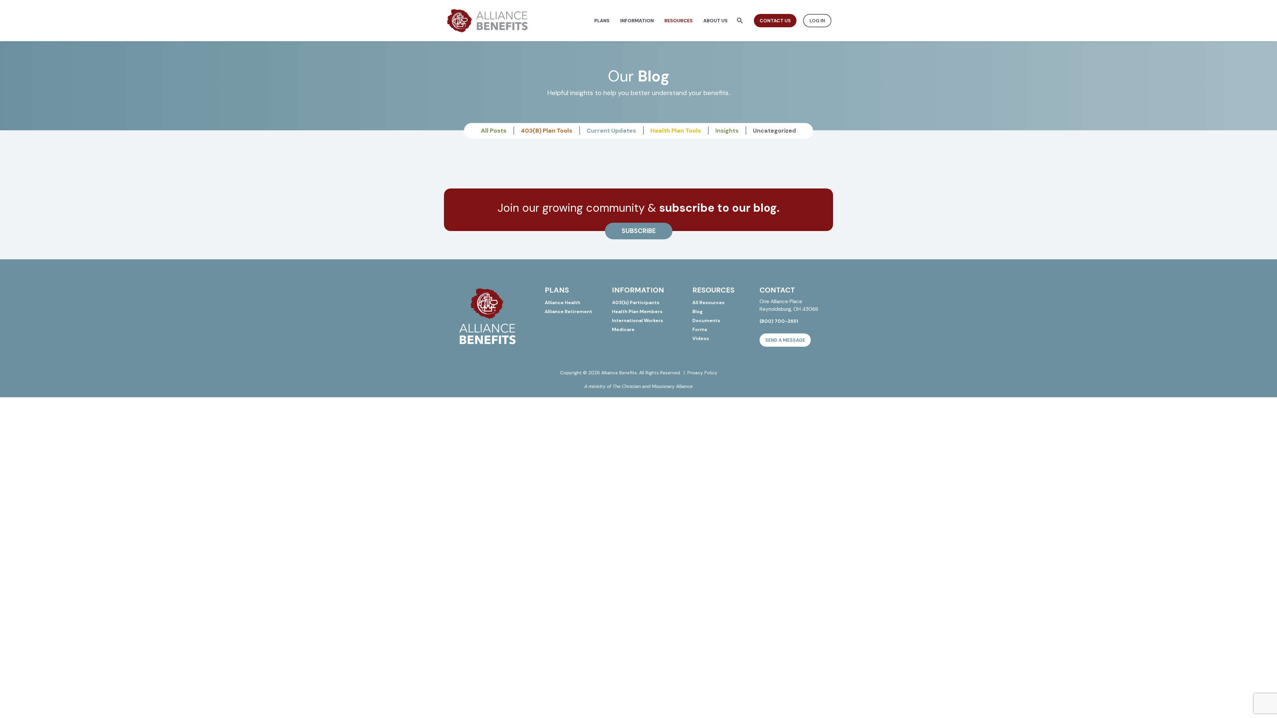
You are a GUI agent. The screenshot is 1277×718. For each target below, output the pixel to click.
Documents (706, 320)
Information (637, 21)
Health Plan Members (637, 311)
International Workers (637, 320)
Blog (697, 311)
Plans (602, 21)
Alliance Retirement (568, 311)
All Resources (708, 302)
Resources (678, 21)
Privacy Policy (702, 373)
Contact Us (775, 21)
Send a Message (785, 340)
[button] (740, 20)
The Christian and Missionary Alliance (653, 386)
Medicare (623, 329)
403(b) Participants (635, 302)
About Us (715, 21)
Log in (817, 21)
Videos (700, 338)
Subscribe (639, 231)
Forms (699, 329)
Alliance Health (562, 302)
